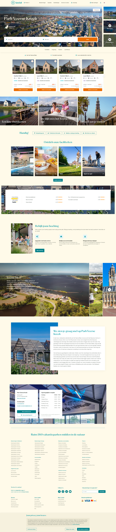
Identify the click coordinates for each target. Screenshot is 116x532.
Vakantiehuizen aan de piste (63, 456)
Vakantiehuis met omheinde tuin (64, 448)
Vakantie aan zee (61, 478)
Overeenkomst (13, 503)
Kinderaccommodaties (62, 450)
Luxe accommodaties (62, 452)
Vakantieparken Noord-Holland (16, 456)
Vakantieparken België (39, 443)
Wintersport (84, 479)
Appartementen (37, 459)
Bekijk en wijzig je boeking (72, 133)
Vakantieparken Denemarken (40, 444)
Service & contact (65, 2)
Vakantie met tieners (86, 463)
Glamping (84, 443)
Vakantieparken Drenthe (15, 444)
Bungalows (37, 461)
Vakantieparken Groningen (16, 452)
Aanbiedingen (56, 2)
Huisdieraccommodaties (62, 446)
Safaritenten (37, 468)
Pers (35, 508)
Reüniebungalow (61, 454)
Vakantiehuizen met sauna (63, 463)
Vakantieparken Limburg (15, 454)
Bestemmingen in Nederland (16, 441)
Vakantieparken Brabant (15, 443)
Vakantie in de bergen (62, 480)
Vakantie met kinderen (86, 457)
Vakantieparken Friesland (15, 448)
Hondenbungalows (61, 467)
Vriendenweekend (85, 454)
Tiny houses (37, 474)
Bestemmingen (42, 2)
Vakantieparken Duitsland (39, 446)
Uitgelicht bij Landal (14, 468)
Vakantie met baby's (85, 459)
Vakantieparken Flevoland (15, 446)
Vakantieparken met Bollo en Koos (88, 465)
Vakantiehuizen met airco (63, 465)
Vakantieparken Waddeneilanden (17, 461)
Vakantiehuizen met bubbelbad (64, 461)
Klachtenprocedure (14, 506)
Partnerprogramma (38, 506)
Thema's (83, 441)
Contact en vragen (14, 499)
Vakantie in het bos (61, 474)
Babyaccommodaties (62, 443)
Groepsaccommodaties (62, 444)
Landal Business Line (62, 501)
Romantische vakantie (86, 448)
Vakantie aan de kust (62, 472)
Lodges (36, 466)
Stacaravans (37, 470)
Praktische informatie (55, 133)
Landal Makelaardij (61, 504)
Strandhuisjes (37, 472)
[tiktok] (66, 492)
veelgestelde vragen (19, 490)
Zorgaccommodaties (62, 459)
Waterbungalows (38, 478)
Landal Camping (61, 499)
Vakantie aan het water (62, 476)
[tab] (44, 289)
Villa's (36, 476)
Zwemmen (84, 481)
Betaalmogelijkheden (15, 504)
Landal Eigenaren (61, 503)
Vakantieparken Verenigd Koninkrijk (41, 452)
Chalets (36, 463)
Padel (83, 475)
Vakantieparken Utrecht (15, 459)
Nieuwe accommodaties (15, 474)
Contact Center (25, 491)
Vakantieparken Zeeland (15, 463)
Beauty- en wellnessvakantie (87, 452)
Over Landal (37, 499)
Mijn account (13, 501)
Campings (75, 2)
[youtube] (70, 492)
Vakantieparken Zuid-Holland (16, 465)
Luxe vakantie (84, 444)
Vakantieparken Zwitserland (40, 454)
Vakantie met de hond (86, 450)
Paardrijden (84, 473)
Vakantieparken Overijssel (15, 458)
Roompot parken (14, 476)
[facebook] (59, 492)
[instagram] (63, 492)
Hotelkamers (37, 465)
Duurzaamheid (37, 501)
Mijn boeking (40, 250)
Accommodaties (38, 457)
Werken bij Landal (38, 503)
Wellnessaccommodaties (63, 458)
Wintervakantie (85, 446)
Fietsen (83, 470)
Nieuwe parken (14, 472)
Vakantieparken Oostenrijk (39, 448)
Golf (83, 472)
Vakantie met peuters (86, 461)
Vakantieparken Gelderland (16, 450)
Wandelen (84, 477)
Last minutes (13, 470)
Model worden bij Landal (39, 504)
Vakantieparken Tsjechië (39, 450)
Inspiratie (49, 2)
